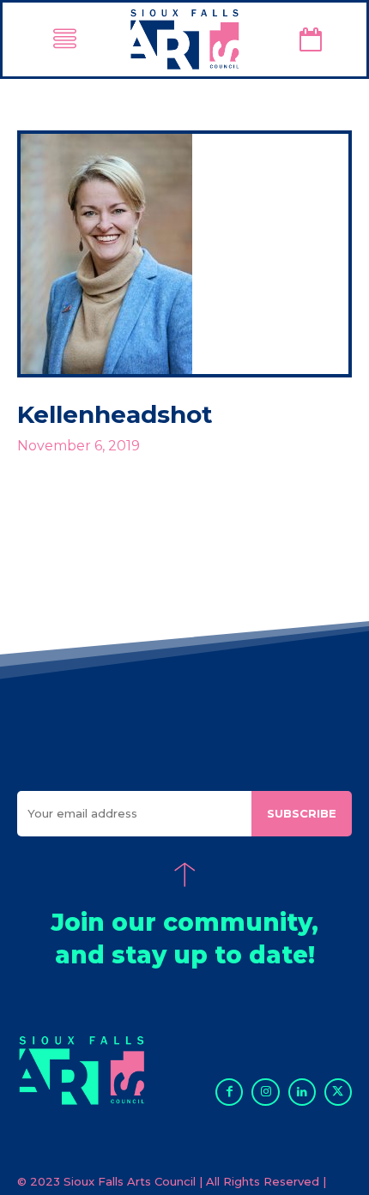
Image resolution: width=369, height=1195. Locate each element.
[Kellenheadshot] (184, 254)
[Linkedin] (302, 1092)
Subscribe (301, 813)
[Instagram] (265, 1092)
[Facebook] (229, 1092)
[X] (338, 1092)
